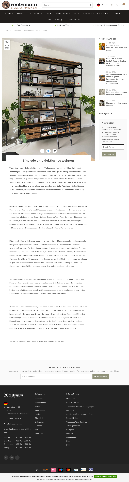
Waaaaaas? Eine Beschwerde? (78, 422)
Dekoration (102, 13)
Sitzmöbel (87, 13)
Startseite (8, 13)
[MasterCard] (68, 470)
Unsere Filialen (72, 418)
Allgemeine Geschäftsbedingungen (80, 406)
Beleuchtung (62, 13)
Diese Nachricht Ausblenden (105, 476)
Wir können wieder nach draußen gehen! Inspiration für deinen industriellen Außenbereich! (116, 79)
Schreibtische (36, 13)
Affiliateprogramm (73, 426)
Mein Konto (70, 399)
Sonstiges (60, 19)
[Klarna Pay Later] (53, 470)
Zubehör (117, 13)
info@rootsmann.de (14, 424)
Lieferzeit (70, 433)
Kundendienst (74, 19)
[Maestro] (61, 470)
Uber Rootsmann (72, 403)
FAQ (68, 445)
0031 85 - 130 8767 (14, 419)
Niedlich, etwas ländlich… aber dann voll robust (116, 47)
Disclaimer (70, 410)
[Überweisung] (38, 470)
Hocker (76, 13)
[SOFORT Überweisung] (45, 470)
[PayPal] (83, 470)
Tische (48, 13)
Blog (68, 441)
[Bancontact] (76, 470)
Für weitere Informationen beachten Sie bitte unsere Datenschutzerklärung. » (64, 479)
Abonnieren (109, 154)
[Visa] (91, 470)
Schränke (20, 13)
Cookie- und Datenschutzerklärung (79, 414)
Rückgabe (70, 430)
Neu (50, 19)
